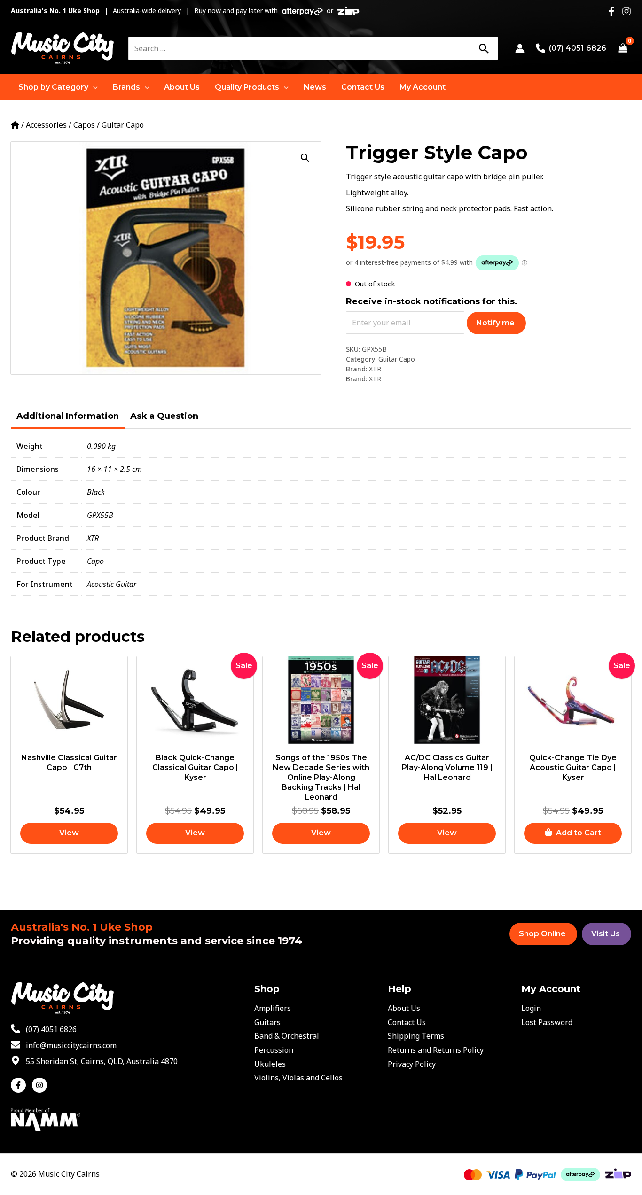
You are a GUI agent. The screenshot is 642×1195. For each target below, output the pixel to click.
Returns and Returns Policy (436, 1050)
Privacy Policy (412, 1064)
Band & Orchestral (286, 1036)
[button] (58, 87)
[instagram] (40, 1085)
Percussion (273, 1050)
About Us (404, 1008)
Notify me (495, 322)
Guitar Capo (123, 125)
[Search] (484, 48)
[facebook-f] (20, 1085)
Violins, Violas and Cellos (298, 1077)
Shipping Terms (416, 1036)
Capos (84, 125)
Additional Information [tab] (67, 416)
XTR (375, 368)
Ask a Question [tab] (164, 416)
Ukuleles (270, 1064)
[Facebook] (611, 11)
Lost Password (546, 1022)
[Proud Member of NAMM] (45, 1118)
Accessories (46, 125)
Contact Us (407, 1022)
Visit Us (605, 933)
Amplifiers (272, 1008)
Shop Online (542, 933)
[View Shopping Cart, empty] (622, 48)
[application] (93, 87)
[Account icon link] (519, 48)
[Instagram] (626, 11)
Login (531, 1008)
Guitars (267, 1022)
